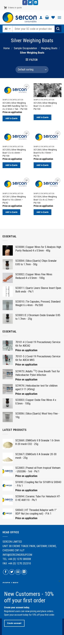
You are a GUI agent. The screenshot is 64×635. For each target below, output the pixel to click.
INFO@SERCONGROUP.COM (17, 554)
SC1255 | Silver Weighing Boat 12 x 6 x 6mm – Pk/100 (14, 152)
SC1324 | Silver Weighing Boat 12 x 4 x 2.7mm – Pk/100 (45, 199)
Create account (14, 623)
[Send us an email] (18, 572)
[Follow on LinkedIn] (35, 2)
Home (6, 48)
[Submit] (58, 29)
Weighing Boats (49, 48)
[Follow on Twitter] (30, 2)
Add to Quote (11, 118)
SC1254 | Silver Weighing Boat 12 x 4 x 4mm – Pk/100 (45, 105)
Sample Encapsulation (25, 48)
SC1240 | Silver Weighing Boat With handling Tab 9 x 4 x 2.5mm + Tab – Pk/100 (15, 105)
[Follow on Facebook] (24, 2)
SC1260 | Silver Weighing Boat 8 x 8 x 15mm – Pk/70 (45, 152)
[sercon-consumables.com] (20, 17)
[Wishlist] (53, 17)
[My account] (41, 17)
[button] (47, 17)
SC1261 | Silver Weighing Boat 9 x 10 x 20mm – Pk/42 (14, 199)
